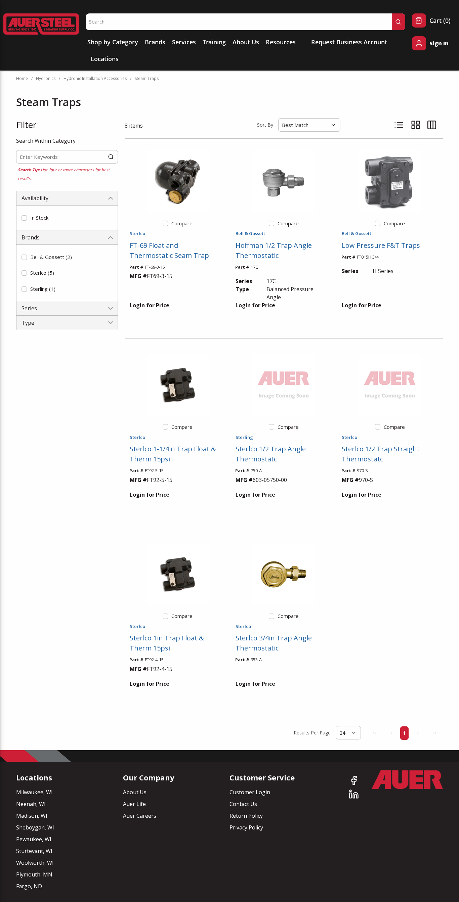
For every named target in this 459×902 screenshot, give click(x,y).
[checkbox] (24, 218)
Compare (182, 223)
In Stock (39, 217)
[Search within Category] (111, 157)
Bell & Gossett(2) (51, 257)
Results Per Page (312, 732)
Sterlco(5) (42, 272)
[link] (374, 732)
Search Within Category (46, 140)
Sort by (265, 125)
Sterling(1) (42, 288)
